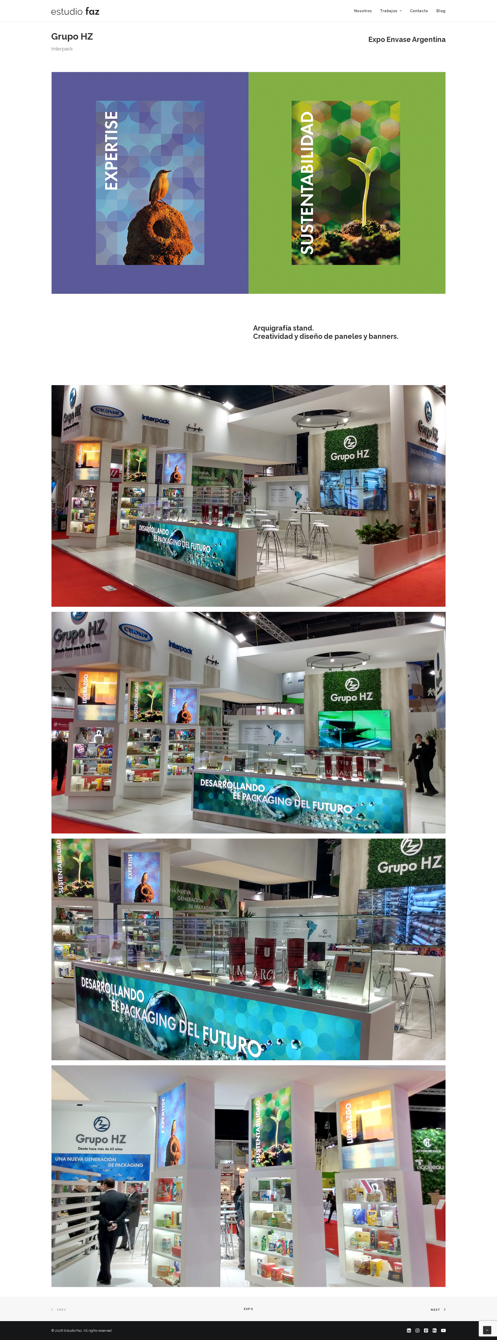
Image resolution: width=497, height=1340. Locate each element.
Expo (248, 1309)
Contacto (419, 11)
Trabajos (388, 11)
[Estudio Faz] (75, 11)
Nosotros (363, 11)
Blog (441, 11)
